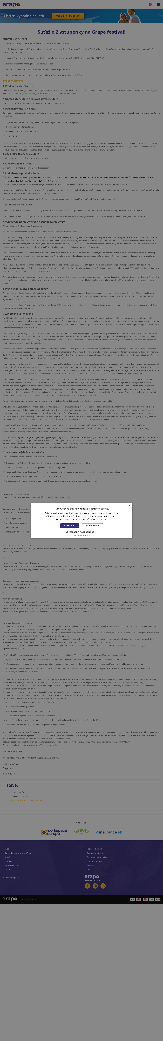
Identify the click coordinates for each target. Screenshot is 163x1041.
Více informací (102, 519)
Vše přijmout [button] (70, 526)
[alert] (81, 520)
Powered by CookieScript (81, 536)
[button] (81, 532)
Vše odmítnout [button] (92, 526)
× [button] (130, 505)
